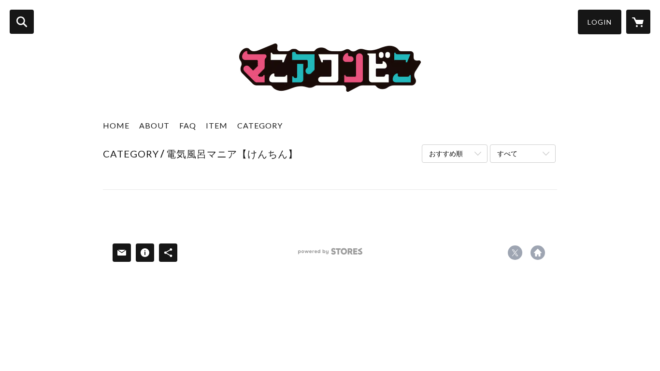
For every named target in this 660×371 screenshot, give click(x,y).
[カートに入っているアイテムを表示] (638, 22)
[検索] (22, 22)
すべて (507, 153)
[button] (599, 22)
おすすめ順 (446, 153)
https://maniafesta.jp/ (538, 252)
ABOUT (154, 125)
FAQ (187, 125)
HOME (116, 125)
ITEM (217, 125)
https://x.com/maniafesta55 (515, 252)
